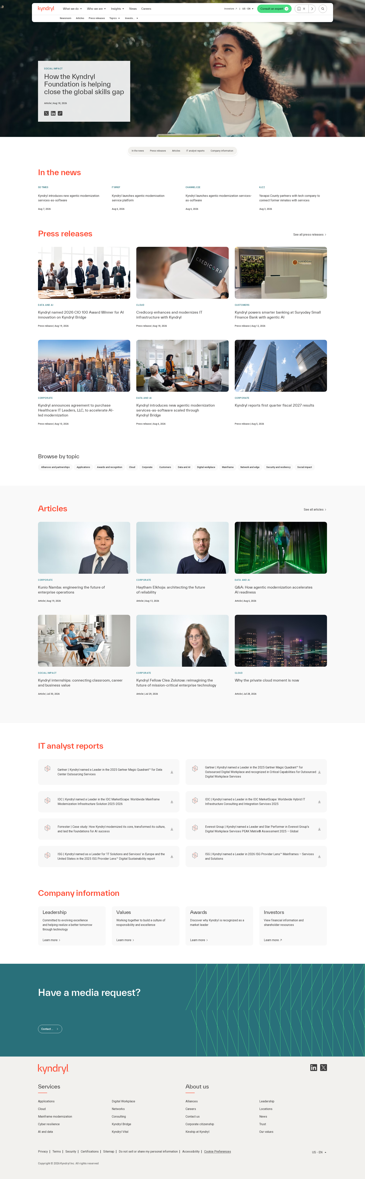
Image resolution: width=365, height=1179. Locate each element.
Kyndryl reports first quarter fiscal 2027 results (274, 405)
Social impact (53, 68)
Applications (83, 467)
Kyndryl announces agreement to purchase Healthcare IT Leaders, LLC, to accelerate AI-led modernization (76, 410)
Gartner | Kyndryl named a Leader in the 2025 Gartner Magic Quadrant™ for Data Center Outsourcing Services (110, 772)
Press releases (97, 18)
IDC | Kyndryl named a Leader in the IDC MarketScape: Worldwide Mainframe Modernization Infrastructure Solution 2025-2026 (109, 802)
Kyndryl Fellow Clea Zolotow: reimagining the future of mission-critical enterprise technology (176, 682)
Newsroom (65, 18)
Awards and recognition (109, 467)
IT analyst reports (195, 150)
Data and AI (45, 305)
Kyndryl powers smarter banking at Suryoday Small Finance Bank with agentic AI (278, 314)
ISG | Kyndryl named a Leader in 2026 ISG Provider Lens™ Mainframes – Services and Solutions (259, 856)
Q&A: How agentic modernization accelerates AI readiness (274, 589)
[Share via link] (60, 113)
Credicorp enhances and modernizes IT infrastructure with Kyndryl (169, 314)
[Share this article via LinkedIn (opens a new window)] (53, 113)
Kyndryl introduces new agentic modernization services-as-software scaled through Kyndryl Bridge (175, 410)
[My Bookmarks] (312, 9)
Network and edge (249, 467)
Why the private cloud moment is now (267, 680)
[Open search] (323, 9)
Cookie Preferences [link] (217, 1151)
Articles (80, 18)
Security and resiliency (278, 467)
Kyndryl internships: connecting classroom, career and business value (80, 682)
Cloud (140, 305)
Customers (242, 305)
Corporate (45, 398)
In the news (138, 150)
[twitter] (323, 1067)
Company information (222, 150)
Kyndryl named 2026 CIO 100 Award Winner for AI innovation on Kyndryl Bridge (81, 314)
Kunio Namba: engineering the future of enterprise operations (71, 589)
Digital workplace (206, 467)
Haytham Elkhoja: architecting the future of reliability (170, 589)
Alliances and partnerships (55, 467)
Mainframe (228, 467)
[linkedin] (313, 1067)
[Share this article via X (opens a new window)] (46, 113)
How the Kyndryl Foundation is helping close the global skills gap (84, 84)
